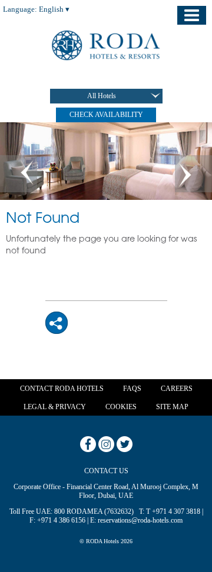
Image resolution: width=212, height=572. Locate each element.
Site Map (172, 407)
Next (193, 173)
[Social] (56, 322)
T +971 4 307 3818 (173, 511)
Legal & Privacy (55, 407)
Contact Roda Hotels (62, 388)
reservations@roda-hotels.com (140, 520)
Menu (191, 15)
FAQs (132, 388)
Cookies (121, 407)
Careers (177, 388)
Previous (18, 173)
